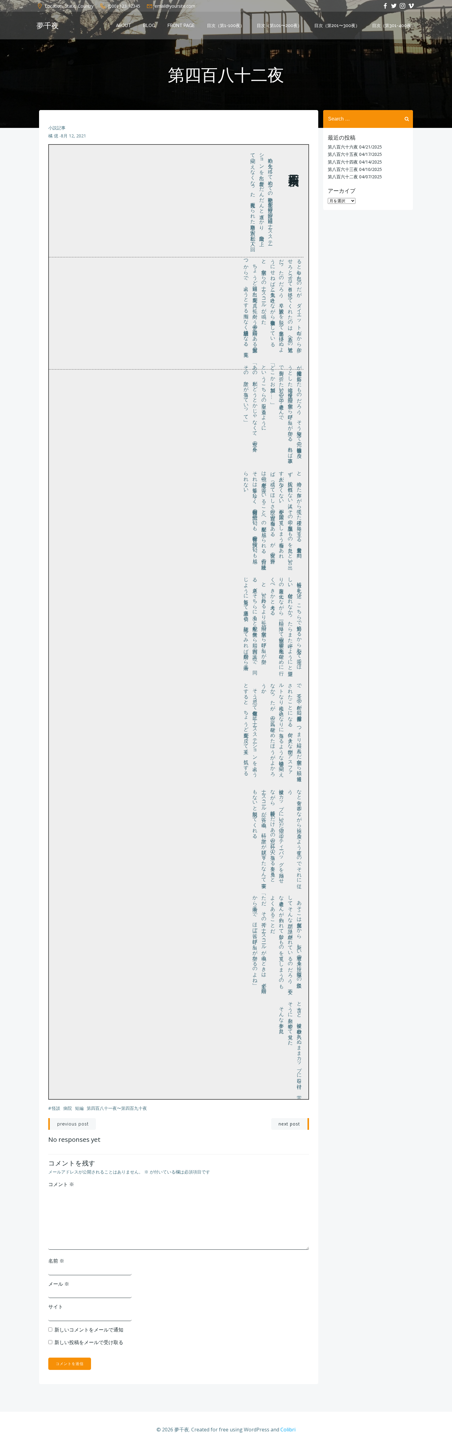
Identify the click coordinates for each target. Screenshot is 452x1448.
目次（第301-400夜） (393, 25)
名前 (56, 1260)
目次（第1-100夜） (225, 25)
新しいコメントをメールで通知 (88, 1329)
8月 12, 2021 (73, 136)
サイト (55, 1306)
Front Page (181, 25)
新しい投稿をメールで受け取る (88, 1342)
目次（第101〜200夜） (279, 25)
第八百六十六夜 (343, 147)
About (123, 25)
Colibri (287, 1429)
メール (58, 1283)
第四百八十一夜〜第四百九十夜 (117, 1108)
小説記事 (56, 128)
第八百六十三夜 (343, 169)
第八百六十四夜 (343, 162)
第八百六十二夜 (343, 177)
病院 (67, 1108)
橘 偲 (53, 136)
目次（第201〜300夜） (337, 25)
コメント (61, 1184)
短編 (79, 1108)
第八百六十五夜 (343, 154)
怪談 (56, 1108)
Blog (149, 25)
